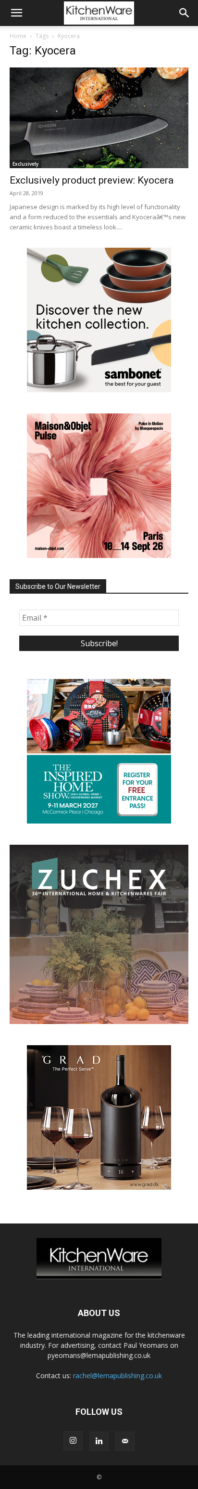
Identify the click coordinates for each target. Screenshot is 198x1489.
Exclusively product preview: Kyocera (91, 180)
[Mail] (125, 1441)
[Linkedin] (99, 1441)
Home (18, 36)
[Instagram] (73, 1440)
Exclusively (25, 163)
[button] (16, 13)
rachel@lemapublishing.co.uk (117, 1375)
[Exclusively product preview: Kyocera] (99, 117)
